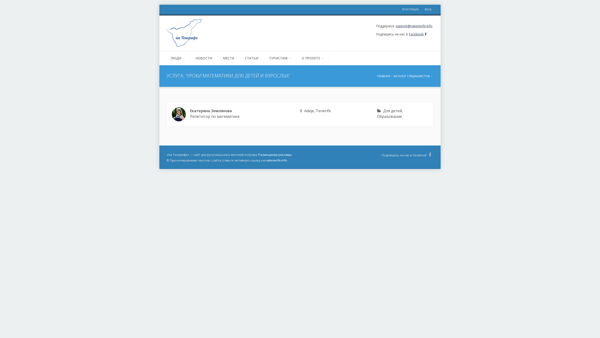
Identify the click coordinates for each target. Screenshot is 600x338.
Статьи (251, 58)
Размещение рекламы (275, 155)
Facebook (416, 34)
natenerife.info (276, 160)
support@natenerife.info (414, 26)
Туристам (278, 58)
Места (228, 58)
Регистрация (410, 9)
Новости (203, 58)
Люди (176, 58)
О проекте (311, 58)
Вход (428, 9)
